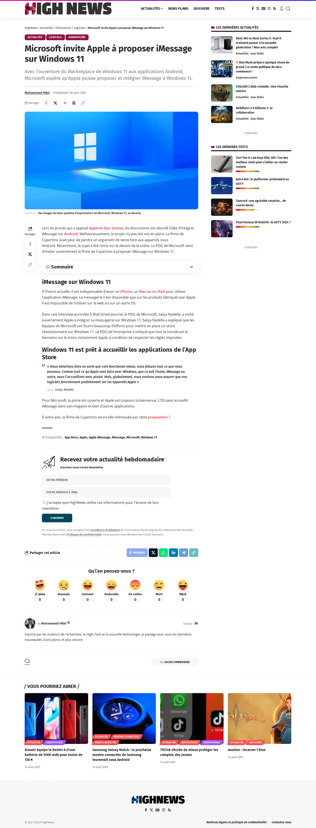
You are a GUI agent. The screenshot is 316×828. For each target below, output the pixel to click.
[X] (258, 8)
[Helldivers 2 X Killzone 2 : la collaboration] (222, 114)
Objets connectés (105, 742)
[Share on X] (55, 103)
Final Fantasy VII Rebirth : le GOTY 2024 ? (263, 222)
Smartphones (54, 742)
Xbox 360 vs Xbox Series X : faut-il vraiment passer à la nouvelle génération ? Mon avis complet (258, 43)
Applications (190, 742)
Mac (142, 291)
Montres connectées (126, 736)
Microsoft (133, 437)
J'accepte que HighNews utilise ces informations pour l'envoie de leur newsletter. (100, 505)
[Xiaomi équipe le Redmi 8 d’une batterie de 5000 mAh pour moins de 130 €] (56, 718)
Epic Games (113, 228)
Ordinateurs (63, 27)
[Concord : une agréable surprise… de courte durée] (222, 207)
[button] (288, 8)
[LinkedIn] (196, 623)
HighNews (31, 27)
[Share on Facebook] (46, 103)
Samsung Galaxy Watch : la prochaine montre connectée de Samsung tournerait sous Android (121, 755)
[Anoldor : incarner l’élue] (259, 718)
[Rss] (274, 8)
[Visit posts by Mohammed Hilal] (30, 623)
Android (71, 233)
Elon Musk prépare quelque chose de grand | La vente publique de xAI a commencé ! (262, 67)
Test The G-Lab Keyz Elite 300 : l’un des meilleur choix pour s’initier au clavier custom (262, 162)
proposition (158, 417)
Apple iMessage (99, 437)
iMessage (118, 437)
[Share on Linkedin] (173, 552)
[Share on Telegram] (64, 103)
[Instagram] (269, 8)
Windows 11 (149, 437)
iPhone (126, 291)
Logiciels (79, 27)
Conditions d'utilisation (105, 530)
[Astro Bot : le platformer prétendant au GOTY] (222, 185)
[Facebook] (253, 8)
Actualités (46, 27)
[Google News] (264, 8)
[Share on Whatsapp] (163, 552)
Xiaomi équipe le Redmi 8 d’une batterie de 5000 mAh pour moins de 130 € (54, 755)
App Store (71, 437)
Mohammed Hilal (37, 93)
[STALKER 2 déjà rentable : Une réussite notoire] (222, 93)
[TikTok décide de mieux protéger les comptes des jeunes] (192, 718)
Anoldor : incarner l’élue (246, 750)
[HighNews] (68, 8)
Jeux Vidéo (257, 53)
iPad (161, 291)
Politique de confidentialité (84, 534)
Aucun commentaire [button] (177, 662)
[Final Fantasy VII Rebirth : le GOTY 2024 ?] (222, 228)
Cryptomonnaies (246, 77)
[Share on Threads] (73, 103)
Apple (94, 228)
